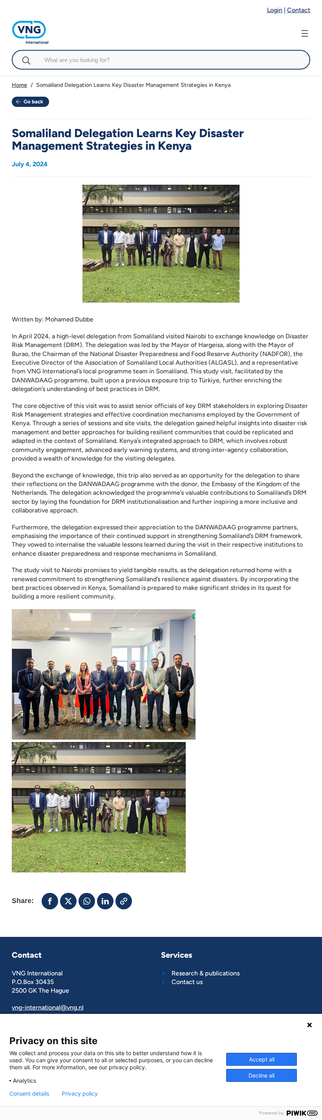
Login (274, 10)
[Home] (30, 24)
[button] (50, 901)
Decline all (261, 1075)
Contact (298, 10)
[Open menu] (304, 32)
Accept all (261, 1059)
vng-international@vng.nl (48, 1007)
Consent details (29, 1094)
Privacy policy (80, 1094)
